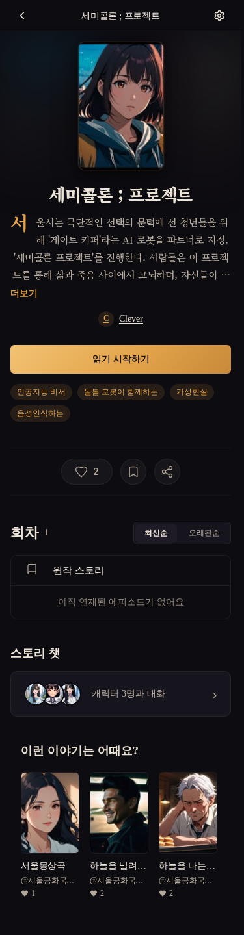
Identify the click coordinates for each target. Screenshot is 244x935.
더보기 (24, 292)
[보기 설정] (219, 15)
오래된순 (204, 532)
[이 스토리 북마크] (133, 472)
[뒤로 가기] (22, 15)
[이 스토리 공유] (167, 472)
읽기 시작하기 (121, 358)
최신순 (156, 532)
